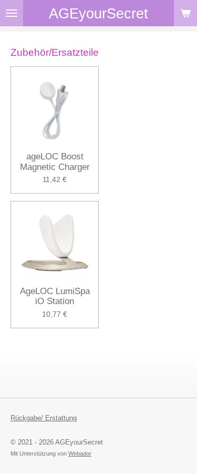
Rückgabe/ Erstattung (44, 418)
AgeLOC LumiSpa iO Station (55, 296)
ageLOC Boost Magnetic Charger (55, 162)
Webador (79, 453)
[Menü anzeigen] (11, 13)
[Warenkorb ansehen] (185, 13)
